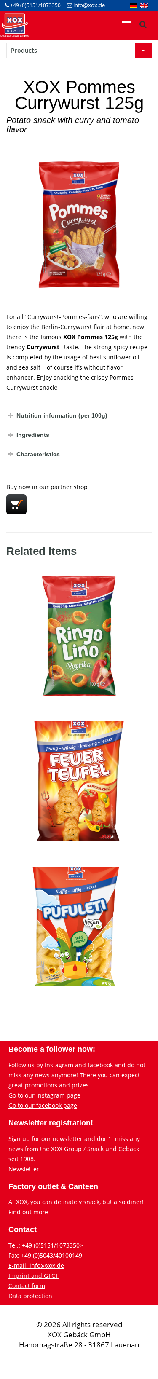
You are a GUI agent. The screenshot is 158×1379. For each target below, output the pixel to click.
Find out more (28, 1212)
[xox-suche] (142, 24)
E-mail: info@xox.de (36, 1265)
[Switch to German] (133, 5)
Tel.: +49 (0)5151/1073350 (44, 1245)
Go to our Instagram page (44, 1095)
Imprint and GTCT (33, 1276)
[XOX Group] (14, 24)
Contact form (26, 1286)
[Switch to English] (144, 5)
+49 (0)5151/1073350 (35, 5)
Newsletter (23, 1169)
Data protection (30, 1296)
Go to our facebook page (42, 1105)
